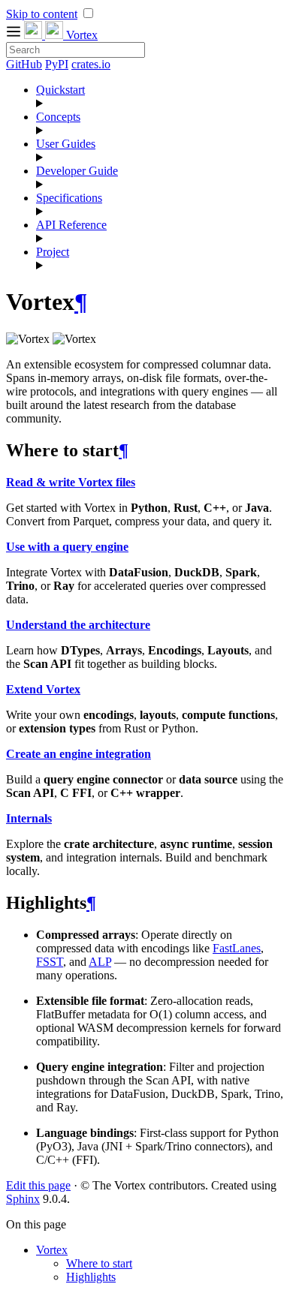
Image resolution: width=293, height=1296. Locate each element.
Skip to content (41, 14)
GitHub (24, 64)
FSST (49, 961)
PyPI (56, 64)
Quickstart (60, 89)
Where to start (99, 1263)
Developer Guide (77, 170)
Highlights (91, 1276)
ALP (100, 961)
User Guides (65, 143)
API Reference (71, 224)
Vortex (52, 1249)
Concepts (58, 116)
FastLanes (237, 948)
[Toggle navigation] (15, 35)
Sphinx (23, 1198)
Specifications (69, 197)
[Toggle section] (161, 103)
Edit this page (38, 1185)
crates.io (90, 64)
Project (52, 251)
